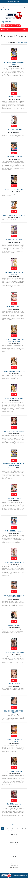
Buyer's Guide (14, 845)
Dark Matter (12, 625)
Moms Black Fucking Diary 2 (13, 339)
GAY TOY (18, 25)
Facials (10, 684)
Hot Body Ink (10, 129)
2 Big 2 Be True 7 (11, 740)
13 (8, 831)
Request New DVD (14, 863)
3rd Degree (18, 97)
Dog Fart (21, 189)
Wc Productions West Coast (16, 340)
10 (25, 828)
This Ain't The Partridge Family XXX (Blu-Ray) (14, 464)
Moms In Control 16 (11, 531)
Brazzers (19, 157)
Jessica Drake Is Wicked (12, 562)
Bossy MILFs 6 (11, 498)
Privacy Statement (14, 865)
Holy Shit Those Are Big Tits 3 (13, 711)
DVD (3, 25)
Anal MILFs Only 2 (11, 307)
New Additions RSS (14, 853)
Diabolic (14, 712)
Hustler (14, 64)
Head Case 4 (11, 97)
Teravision (21, 431)
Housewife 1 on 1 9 (9, 371)
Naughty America (20, 371)
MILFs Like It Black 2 (12, 239)
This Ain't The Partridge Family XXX (14, 62)
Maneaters (11, 804)
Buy (13, 59)
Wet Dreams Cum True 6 (12, 272)
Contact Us (14, 859)
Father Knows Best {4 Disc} (12, 215)
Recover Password (14, 861)
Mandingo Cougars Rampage (13, 595)
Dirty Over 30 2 (11, 771)
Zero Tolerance (19, 398)
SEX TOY (12, 25)
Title (16, 42)
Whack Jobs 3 (9, 398)
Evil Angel (20, 307)
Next (13, 824)
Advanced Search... (5, 9)
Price (19, 42)
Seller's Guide (14, 847)
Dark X (22, 652)
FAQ (14, 849)
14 (11, 831)
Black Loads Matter (11, 189)
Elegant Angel (18, 129)
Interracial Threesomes (12, 652)
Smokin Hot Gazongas (11, 431)
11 (2, 831)
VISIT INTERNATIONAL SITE (13, 2)
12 (5, 831)
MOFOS (20, 239)
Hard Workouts (11, 157)
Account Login (5, 29)
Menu (25, 29)
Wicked (23, 215)
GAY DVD (7, 25)
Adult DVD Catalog (14, 851)
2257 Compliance (14, 867)
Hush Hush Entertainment (16, 740)
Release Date (24, 42)
